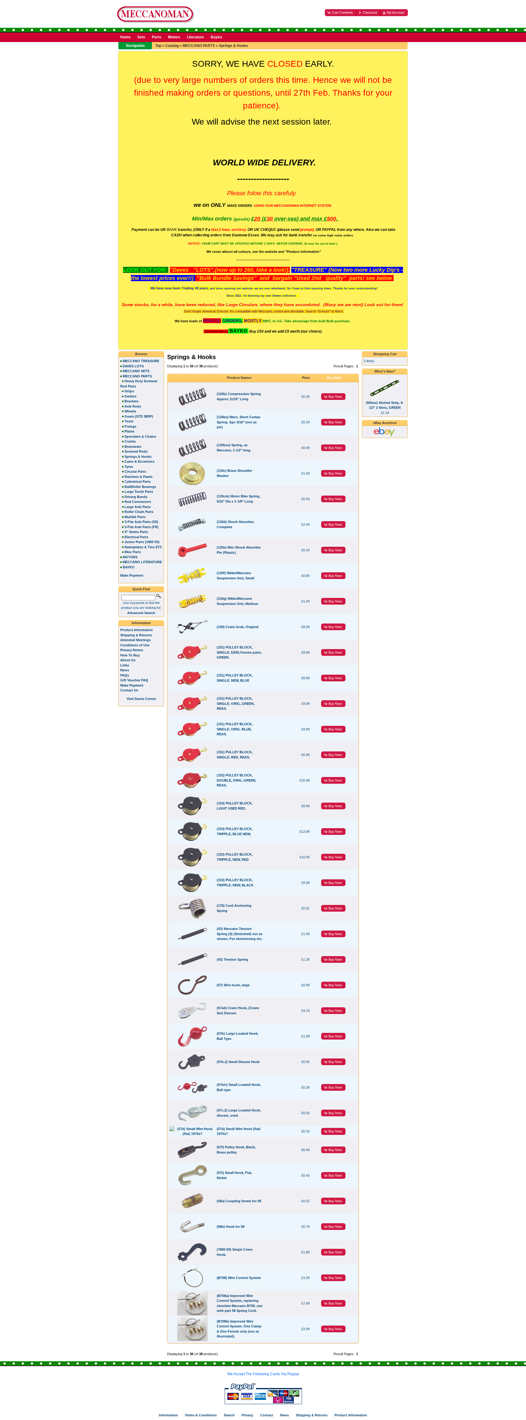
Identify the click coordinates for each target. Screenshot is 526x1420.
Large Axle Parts (137, 507)
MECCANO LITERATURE (142, 562)
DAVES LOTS (133, 366)
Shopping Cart (385, 354)
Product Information (136, 630)
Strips (129, 391)
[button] (340, 12)
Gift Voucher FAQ (134, 680)
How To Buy (130, 655)
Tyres (128, 466)
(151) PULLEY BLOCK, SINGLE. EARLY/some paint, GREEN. (239, 652)
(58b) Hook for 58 (230, 1226)
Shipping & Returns (136, 635)
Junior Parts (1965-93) (142, 542)
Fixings (130, 426)
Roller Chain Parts (138, 512)
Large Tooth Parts (138, 491)
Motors (174, 37)
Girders (130, 396)
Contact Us (129, 690)
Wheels (130, 411)
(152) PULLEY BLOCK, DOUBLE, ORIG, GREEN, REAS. (236, 780)
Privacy (247, 1415)
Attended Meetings (135, 640)
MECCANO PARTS (199, 46)
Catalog (172, 46)
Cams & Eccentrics (139, 461)
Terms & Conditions (201, 1415)
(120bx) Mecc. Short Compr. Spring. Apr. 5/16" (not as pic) (239, 422)
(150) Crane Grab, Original (237, 627)
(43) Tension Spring (232, 959)
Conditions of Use (134, 645)
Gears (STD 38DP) (138, 416)
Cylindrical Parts (137, 481)
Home (125, 37)
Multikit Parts (135, 517)
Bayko (216, 37)
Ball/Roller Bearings (140, 487)
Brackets (131, 401)
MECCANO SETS (136, 371)
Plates (129, 431)
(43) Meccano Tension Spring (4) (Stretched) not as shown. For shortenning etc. (239, 934)
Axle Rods (132, 406)
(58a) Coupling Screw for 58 (239, 1201)
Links (124, 665)
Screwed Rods (136, 451)
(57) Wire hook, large (233, 985)
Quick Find (141, 589)
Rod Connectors (137, 501)
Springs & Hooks (233, 46)
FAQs (124, 675)
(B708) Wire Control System (239, 1278)
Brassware (132, 446)
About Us (127, 660)
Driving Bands (135, 497)
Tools (128, 421)
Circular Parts (135, 471)
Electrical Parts (136, 537)
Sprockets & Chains (140, 436)
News (124, 670)
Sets (141, 37)
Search (229, 1415)
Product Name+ (239, 378)
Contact (266, 1415)
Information (141, 623)
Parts (156, 37)
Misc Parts (132, 552)
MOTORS (130, 557)
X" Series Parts (136, 532)
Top (158, 46)
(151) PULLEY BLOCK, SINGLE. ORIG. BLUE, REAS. (235, 729)
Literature (195, 37)
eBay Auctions (385, 423)
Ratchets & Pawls (138, 477)
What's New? (384, 371)
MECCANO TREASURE (141, 361)
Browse (141, 354)
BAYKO (129, 567)
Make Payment (131, 685)
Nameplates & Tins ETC (143, 547)
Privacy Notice (131, 650)
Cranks (130, 441)
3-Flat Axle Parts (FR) (141, 527)
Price (306, 378)
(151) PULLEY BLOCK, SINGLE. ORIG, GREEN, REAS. (235, 703)
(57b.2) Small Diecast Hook (238, 1062)
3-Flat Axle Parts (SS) (141, 522)
